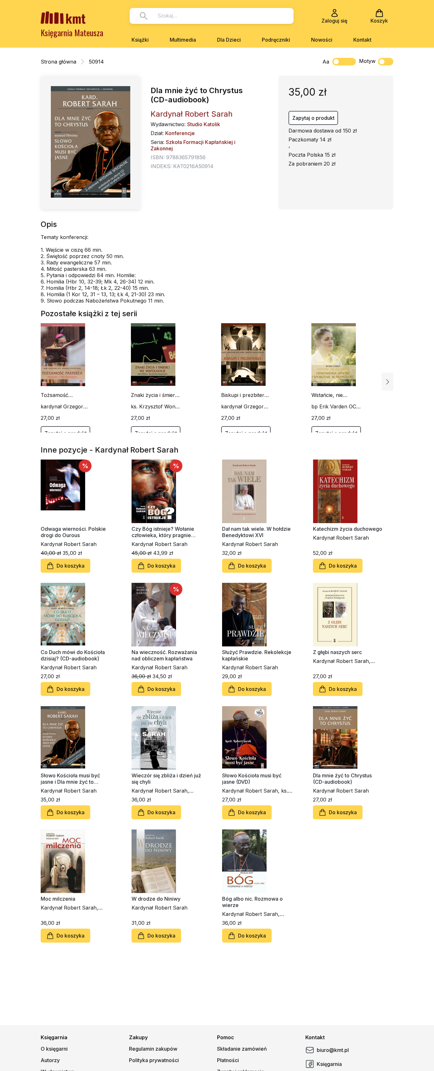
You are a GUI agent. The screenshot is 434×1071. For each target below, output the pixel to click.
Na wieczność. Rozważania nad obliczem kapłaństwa (164, 655)
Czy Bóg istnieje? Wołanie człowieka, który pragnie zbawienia (163, 532)
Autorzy (50, 1060)
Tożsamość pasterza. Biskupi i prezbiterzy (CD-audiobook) (62, 395)
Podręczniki (276, 40)
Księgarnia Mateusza (72, 32)
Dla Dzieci (229, 40)
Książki (140, 40)
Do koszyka (71, 566)
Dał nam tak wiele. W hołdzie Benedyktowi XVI (256, 532)
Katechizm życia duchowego (347, 529)
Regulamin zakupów (153, 1049)
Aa (325, 61)
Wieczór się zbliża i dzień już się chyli (166, 778)
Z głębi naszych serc (337, 652)
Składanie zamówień (242, 1049)
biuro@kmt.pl (333, 1050)
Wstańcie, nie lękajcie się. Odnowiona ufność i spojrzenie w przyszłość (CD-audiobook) (335, 395)
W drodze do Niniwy (156, 899)
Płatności (228, 1060)
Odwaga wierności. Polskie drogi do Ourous (73, 532)
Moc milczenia (58, 899)
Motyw (367, 61)
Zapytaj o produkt (313, 118)
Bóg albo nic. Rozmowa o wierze (252, 902)
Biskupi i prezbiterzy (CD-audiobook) (245, 395)
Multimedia (183, 40)
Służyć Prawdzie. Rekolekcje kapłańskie (256, 655)
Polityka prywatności (154, 1060)
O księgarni (54, 1049)
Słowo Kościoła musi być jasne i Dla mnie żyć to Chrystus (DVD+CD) (70, 778)
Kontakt (362, 40)
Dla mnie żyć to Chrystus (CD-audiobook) (342, 778)
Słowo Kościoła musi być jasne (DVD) (251, 778)
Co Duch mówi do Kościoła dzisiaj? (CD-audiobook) (73, 655)
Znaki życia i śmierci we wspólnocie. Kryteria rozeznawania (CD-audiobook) (155, 395)
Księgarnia (329, 1064)
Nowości (321, 40)
